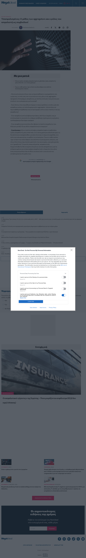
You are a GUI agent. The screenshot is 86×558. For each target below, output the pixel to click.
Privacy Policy (52, 307)
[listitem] (43, 273)
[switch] (64, 277)
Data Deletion (33, 307)
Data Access (43, 307)
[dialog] (43, 279)
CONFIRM (31, 301)
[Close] (72, 250)
